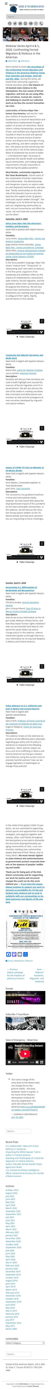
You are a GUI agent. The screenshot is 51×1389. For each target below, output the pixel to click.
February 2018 (12, 1313)
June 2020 (10, 1253)
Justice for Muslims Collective (30, 370)
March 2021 (11, 1229)
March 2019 (11, 1289)
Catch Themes (33, 1386)
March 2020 (11, 1262)
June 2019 (10, 1283)
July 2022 (10, 1196)
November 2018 (13, 1295)
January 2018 (12, 1316)
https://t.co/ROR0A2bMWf (33, 1106)
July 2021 (10, 1217)
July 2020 (10, 1250)
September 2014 (13, 1322)
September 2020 (13, 1247)
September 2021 (13, 1214)
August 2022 (11, 1193)
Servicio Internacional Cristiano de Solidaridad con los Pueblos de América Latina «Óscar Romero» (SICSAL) (25, 253)
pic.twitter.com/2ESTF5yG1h (24, 1109)
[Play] (9, 1062)
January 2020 (12, 1268)
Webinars (29, 961)
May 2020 (10, 1256)
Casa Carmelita (23, 488)
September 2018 (13, 1301)
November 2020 (13, 1241)
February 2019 (12, 1292)
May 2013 (10, 1325)
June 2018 (10, 1304)
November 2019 (13, 1274)
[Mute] (37, 1062)
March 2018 (11, 1310)
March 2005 (11, 1329)
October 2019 (12, 1277)
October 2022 (12, 1190)
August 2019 (11, 1280)
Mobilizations (19, 961)
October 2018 (12, 1298)
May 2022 (10, 1202)
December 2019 (13, 1271)
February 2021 (12, 1232)
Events (10, 961)
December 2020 (13, 1238)
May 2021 (10, 1223)
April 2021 (10, 1226)
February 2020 (12, 1265)
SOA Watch (25, 61)
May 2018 (10, 1307)
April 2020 (10, 1259)
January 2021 (12, 1235)
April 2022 (10, 1205)
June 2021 (10, 1220)
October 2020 (12, 1244)
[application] (25, 1053)
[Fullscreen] (41, 1062)
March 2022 (11, 1208)
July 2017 (10, 1319)
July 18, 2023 (17, 1117)
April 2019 (10, 1286)
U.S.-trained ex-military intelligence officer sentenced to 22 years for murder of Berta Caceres (25, 1173)
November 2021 (13, 1211)
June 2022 (10, 1199)
